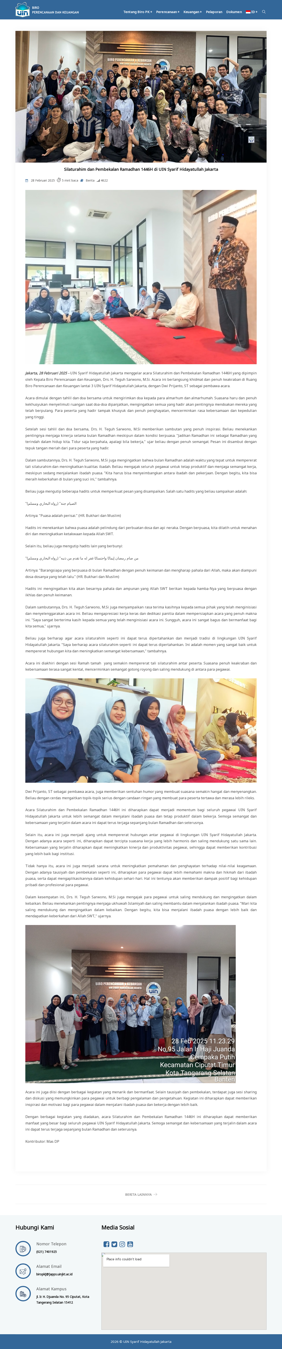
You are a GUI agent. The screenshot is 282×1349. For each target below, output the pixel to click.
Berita (90, 180)
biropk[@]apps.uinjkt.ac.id (54, 1274)
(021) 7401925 (46, 1252)
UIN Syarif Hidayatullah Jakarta (147, 1341)
